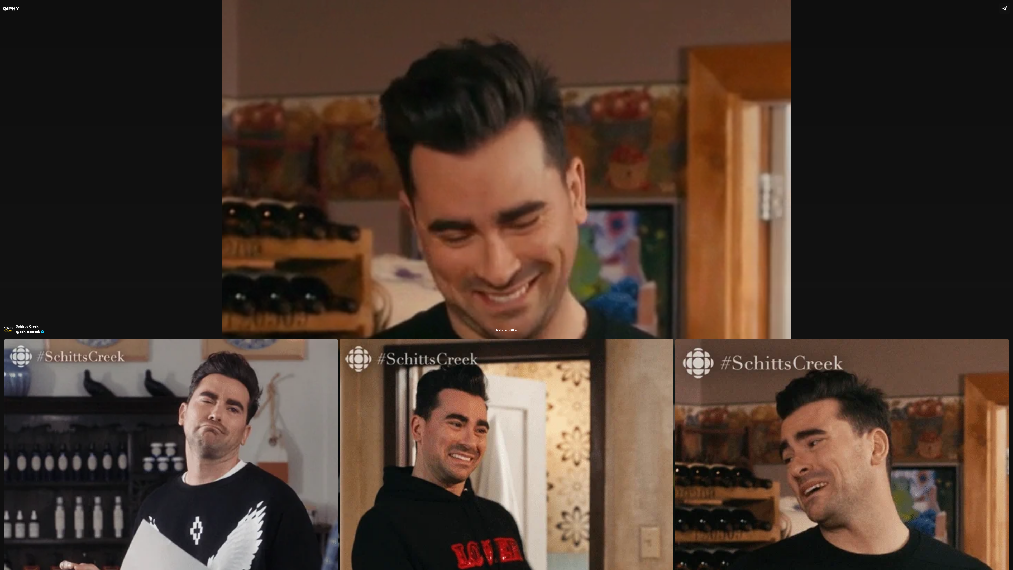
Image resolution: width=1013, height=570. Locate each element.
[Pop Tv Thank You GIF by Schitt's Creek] (506, 285)
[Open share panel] (1004, 8)
